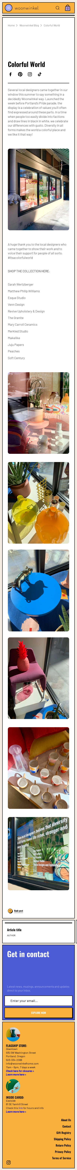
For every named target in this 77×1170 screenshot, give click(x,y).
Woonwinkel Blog (29, 25)
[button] (8, 8)
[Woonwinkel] (26, 7)
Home (11, 25)
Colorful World (52, 25)
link (21, 1107)
